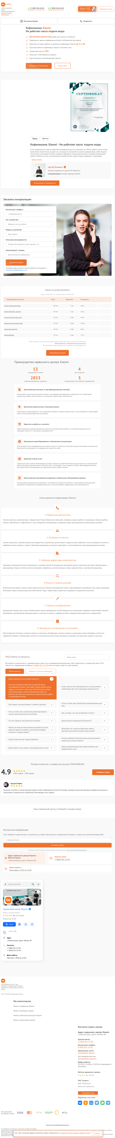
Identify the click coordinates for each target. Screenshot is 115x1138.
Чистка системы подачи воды (13, 317)
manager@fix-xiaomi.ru (87, 1058)
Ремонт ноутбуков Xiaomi (23, 1011)
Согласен (96, 1133)
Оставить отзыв (103, 772)
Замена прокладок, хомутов (12, 311)
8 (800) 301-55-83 (85, 1047)
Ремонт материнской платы (12, 306)
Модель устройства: (14, 230)
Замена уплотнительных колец (13, 323)
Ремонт (35, 138)
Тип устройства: (12, 220)
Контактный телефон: (14, 209)
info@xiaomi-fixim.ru (86, 1053)
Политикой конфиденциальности (16, 270)
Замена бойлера (9, 335)
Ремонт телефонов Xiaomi (23, 1006)
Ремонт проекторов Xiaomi (24, 1020)
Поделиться (80, 1103)
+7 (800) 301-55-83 (37, 8)
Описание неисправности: (16, 240)
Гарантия (45, 138)
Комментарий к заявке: (15, 250)
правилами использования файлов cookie (75, 1133)
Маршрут (11, 924)
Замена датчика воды (10, 329)
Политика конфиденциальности (57, 1125)
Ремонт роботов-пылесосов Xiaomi (27, 1015)
